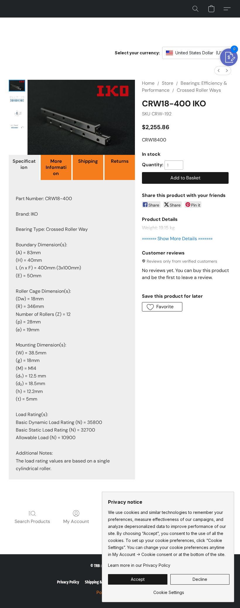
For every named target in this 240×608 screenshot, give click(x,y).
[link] (168, 590)
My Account (76, 521)
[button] (195, 8)
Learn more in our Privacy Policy (139, 565)
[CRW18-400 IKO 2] (17, 113)
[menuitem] (219, 70)
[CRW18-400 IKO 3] (17, 128)
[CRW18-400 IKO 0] (17, 85)
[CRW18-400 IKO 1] (17, 99)
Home (148, 83)
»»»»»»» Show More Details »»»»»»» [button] (177, 238)
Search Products (32, 521)
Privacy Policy (68, 582)
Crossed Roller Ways (199, 90)
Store (167, 83)
